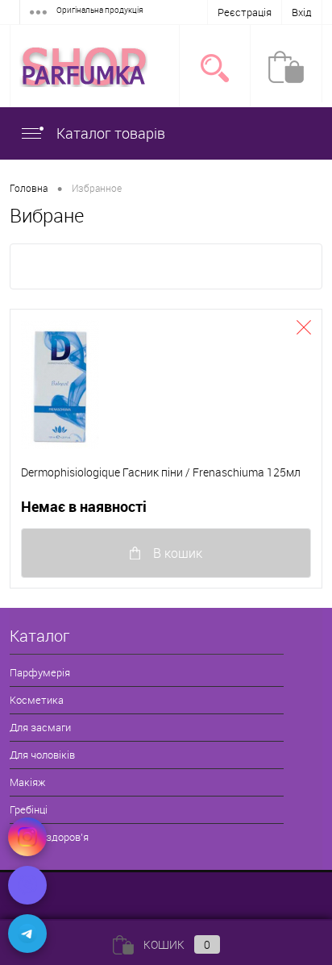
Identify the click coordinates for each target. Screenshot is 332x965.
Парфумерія (40, 672)
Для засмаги (40, 727)
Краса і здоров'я (49, 837)
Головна (29, 187)
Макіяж (27, 782)
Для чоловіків (42, 754)
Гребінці (29, 809)
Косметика (37, 700)
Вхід (302, 12)
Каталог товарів (109, 133)
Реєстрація (245, 12)
